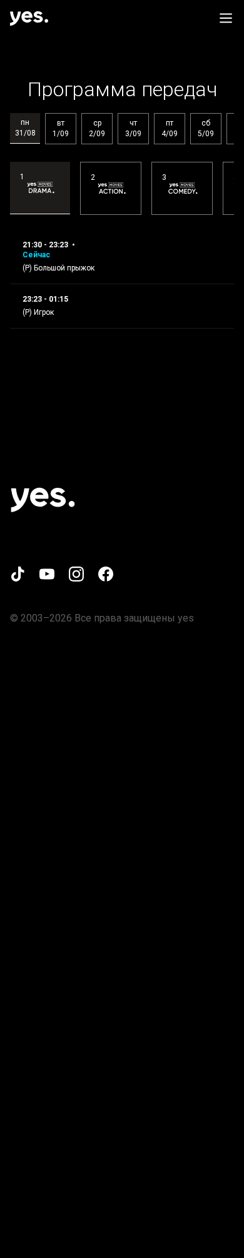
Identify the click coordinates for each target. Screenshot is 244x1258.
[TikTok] (17, 574)
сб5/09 (206, 128)
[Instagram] (76, 574)
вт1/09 (61, 128)
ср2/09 (97, 128)
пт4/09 (169, 128)
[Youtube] (46, 574)
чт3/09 (133, 128)
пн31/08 (25, 127)
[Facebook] (105, 574)
